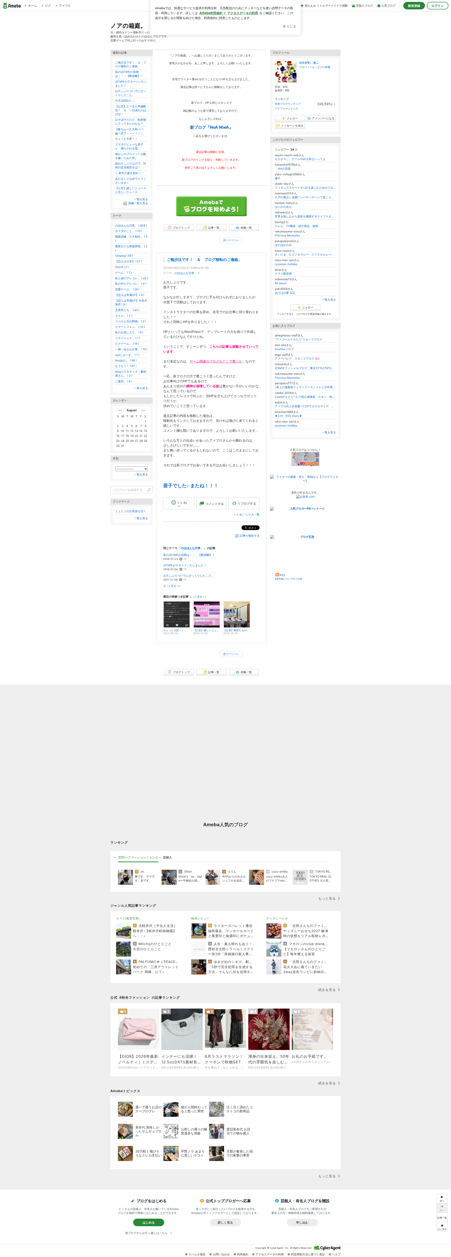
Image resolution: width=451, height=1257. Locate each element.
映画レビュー (200, 918)
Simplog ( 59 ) (124, 255)
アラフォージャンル (286, 108)
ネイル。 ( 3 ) (123, 315)
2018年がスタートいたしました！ (184, 565)
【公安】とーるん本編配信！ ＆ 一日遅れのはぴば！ (130, 110)
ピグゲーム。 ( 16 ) (127, 343)
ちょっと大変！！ (126, 138)
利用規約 (242, 1254)
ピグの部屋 (323, 67)
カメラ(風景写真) (128, 918)
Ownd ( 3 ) (122, 267)
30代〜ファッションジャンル (138, 857)
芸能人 (167, 857)
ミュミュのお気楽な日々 (130, 511)
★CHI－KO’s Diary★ (288, 416)
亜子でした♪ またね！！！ (190, 485)
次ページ (231, 240)
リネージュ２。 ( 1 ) (127, 338)
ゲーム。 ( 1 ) (123, 272)
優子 (277, 178)
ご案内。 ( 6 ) (123, 381)
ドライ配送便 (283, 273)
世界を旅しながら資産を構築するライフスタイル (305, 216)
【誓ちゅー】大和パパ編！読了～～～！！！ (129, 131)
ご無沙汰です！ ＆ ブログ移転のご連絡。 (204, 259)
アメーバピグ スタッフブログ (297, 358)
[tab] (138, 857)
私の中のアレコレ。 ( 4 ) (130, 283)
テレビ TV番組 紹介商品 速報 (296, 226)
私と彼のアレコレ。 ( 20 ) (131, 278)
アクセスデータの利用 (270, 1254)
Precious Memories (287, 235)
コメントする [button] (215, 504)
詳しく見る (225, 1222)
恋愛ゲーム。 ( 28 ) (127, 289)
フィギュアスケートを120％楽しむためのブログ (305, 187)
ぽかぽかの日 (283, 245)
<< (120, 410)
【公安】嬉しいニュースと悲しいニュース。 (130, 190)
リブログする (247, 503)
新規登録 (414, 6)
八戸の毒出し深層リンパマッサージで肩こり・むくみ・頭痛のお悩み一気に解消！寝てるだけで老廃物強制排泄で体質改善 (305, 197)
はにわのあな (283, 206)
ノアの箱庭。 (128, 25)
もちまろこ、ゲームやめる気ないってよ (300, 159)
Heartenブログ (284, 349)
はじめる (149, 1222)
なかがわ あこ (309, 62)
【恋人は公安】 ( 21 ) (128, 261)
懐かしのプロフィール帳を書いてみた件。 (130, 156)
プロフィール (307, 67)
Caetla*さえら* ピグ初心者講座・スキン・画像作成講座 (305, 397)
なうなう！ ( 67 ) (125, 366)
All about (280, 283)
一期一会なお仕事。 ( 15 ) (131, 349)
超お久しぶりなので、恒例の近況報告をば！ (130, 165)
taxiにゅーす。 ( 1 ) (127, 355)
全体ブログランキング (288, 103)
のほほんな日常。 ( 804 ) (131, 225)
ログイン (438, 6)
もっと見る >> (171, 585)
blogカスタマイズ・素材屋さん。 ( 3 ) (130, 373)
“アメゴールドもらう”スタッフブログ (298, 339)
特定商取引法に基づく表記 (308, 1254)
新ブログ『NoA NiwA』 (211, 127)
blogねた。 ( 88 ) (125, 360)
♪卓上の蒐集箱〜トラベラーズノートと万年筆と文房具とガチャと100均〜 (305, 387)
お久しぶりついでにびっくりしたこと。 (188, 575)
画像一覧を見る (138, 203)
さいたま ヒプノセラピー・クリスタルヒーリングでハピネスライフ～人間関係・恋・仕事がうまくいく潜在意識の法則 (305, 254)
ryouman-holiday (286, 264)
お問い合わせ (221, 1254)
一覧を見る (329, 299)
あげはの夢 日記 (286, 293)
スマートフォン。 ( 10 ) (130, 327)
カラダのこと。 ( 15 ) (128, 231)
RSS (282, 575)
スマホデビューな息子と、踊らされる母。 (129, 146)
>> (143, 410)
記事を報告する (250, 535)
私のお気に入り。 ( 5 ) (129, 332)
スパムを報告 (197, 1254)
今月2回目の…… (125, 100)
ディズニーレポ (277, 918)
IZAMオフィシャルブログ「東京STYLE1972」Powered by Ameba (305, 368)
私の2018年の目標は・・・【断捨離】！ (189, 555)
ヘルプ (336, 1254)
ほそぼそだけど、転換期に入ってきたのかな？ (130, 121)
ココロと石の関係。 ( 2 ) (130, 321)
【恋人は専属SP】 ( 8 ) (129, 295)
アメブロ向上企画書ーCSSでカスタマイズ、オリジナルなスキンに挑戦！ (305, 406)
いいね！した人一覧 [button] (247, 514)
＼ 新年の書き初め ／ (128, 173)
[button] (442, 1227)
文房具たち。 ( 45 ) (127, 310)
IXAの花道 (283, 168)
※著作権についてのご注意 (288, 578)
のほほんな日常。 (186, 273)
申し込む (302, 1222)
